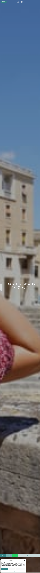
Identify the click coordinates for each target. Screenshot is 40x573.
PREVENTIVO (4, 1)
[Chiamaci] (3, 555)
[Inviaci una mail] (9, 555)
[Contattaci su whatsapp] (15, 555)
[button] (24, 560)
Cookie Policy (11, 571)
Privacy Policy (15, 571)
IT (35, 1)
